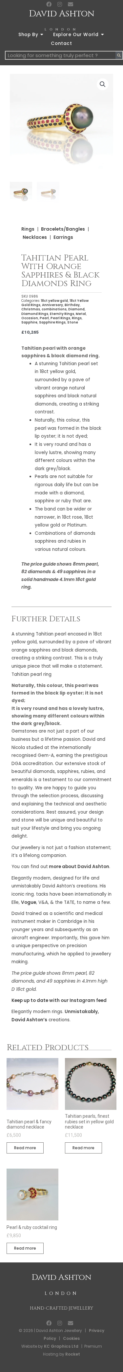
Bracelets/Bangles (63, 229)
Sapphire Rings (52, 322)
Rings (27, 229)
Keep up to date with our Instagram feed (59, 1000)
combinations (54, 309)
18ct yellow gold (54, 301)
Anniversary (52, 305)
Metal (81, 314)
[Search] (118, 55)
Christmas (30, 309)
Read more (25, 1148)
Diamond (76, 309)
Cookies (71, 1338)
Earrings (63, 237)
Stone (72, 322)
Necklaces (35, 237)
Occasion (29, 318)
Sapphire (29, 322)
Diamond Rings (34, 314)
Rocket (72, 1354)
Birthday (72, 305)
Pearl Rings (60, 318)
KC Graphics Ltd (60, 1346)
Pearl (44, 318)
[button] (103, 84)
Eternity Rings (62, 314)
